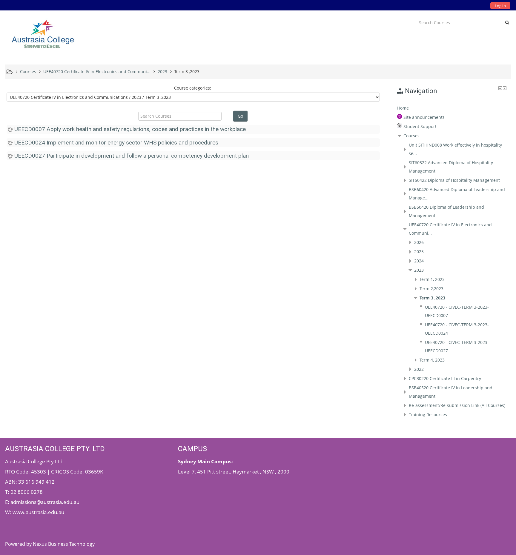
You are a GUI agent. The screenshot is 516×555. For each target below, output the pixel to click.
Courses (411, 136)
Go (240, 116)
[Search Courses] (507, 22)
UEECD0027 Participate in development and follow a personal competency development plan (131, 156)
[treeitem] (452, 108)
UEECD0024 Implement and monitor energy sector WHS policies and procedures (116, 142)
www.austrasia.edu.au (38, 512)
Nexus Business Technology (64, 544)
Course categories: (192, 88)
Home (403, 108)
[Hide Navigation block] (500, 88)
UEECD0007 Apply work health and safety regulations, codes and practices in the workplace (130, 129)
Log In (500, 5)
